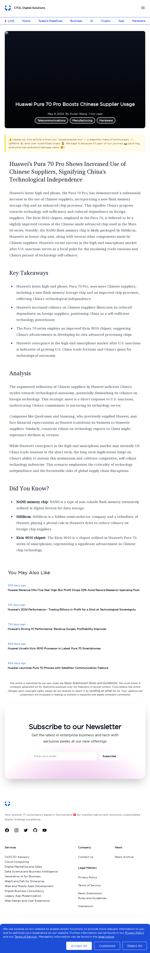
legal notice (106, 936)
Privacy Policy (87, 877)
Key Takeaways (28, 272)
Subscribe (109, 756)
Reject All (134, 946)
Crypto (105, 21)
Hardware (138, 21)
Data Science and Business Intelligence (31, 871)
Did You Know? (29, 488)
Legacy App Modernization (23, 896)
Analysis (20, 373)
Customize (107, 946)
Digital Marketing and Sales (23, 866)
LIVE (11, 21)
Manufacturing (82, 120)
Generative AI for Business (23, 876)
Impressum (85, 906)
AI (91, 21)
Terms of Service (89, 885)
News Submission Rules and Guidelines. (91, 683)
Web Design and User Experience (27, 900)
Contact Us (85, 857)
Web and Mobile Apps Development (29, 886)
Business (76, 21)
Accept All (79, 946)
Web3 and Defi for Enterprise (24, 881)
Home (26, 21)
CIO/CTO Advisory (17, 857)
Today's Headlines (50, 21)
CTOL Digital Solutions (29, 8)
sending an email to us (104, 691)
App (121, 21)
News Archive (124, 857)
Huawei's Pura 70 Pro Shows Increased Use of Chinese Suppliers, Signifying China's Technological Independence (67, 171)
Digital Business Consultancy (24, 891)
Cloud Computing (17, 862)
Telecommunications (51, 120)
